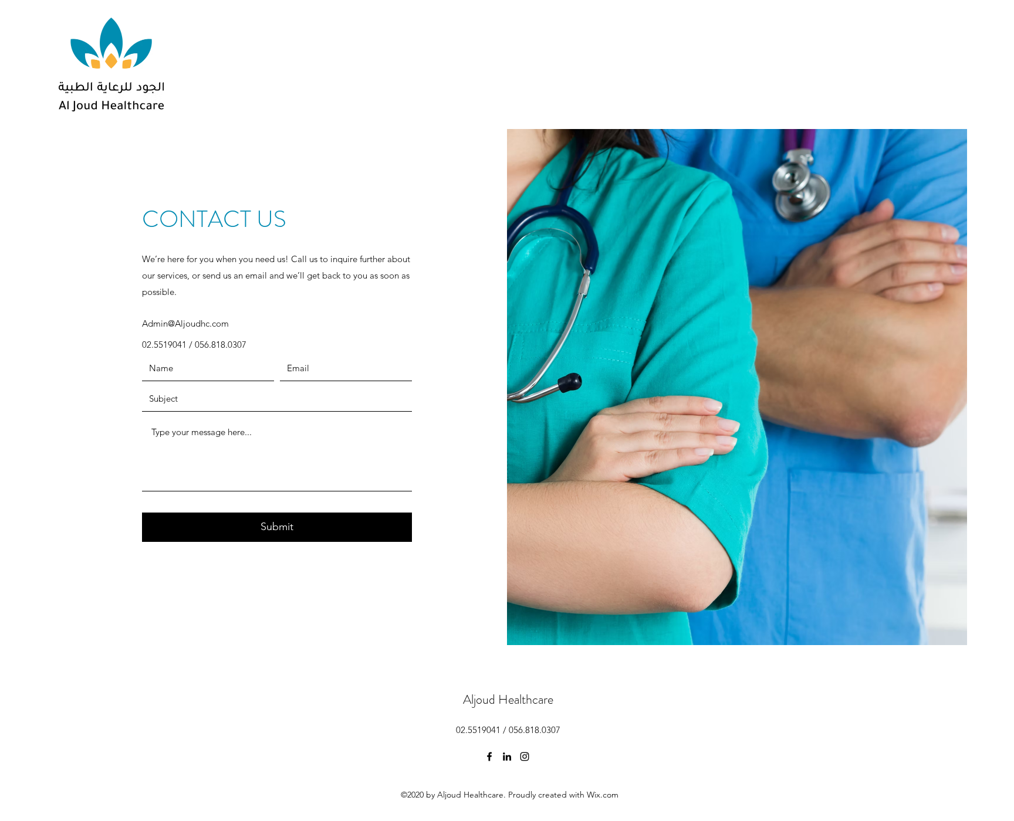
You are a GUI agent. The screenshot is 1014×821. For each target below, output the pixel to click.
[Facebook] (489, 756)
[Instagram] (524, 756)
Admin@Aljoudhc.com (185, 323)
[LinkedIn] (507, 756)
